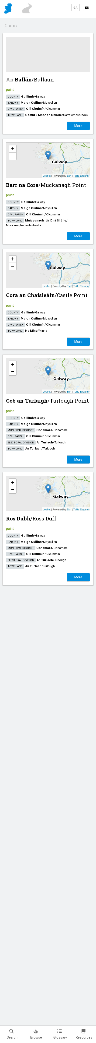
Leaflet (47, 175)
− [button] (12, 156)
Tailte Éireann (81, 175)
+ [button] (12, 149)
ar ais (12, 25)
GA (75, 7)
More (78, 126)
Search (12, 1037)
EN (87, 7)
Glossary (60, 1037)
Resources (84, 1037)
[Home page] (8, 9)
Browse (36, 1037)
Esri (69, 175)
